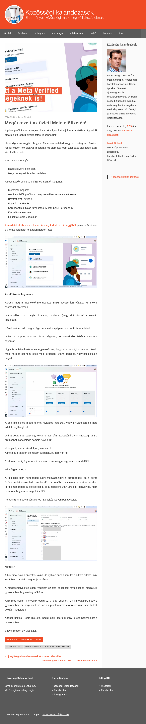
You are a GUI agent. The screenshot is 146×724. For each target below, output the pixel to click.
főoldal (7, 33)
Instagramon (60, 694)
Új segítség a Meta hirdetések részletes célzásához (34, 656)
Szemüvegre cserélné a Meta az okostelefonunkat (69, 660)
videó (93, 33)
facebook (22, 33)
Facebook (11, 639)
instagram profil (34, 647)
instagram (40, 33)
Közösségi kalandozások (125, 177)
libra (121, 33)
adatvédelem (76, 33)
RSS (129, 126)
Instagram (27, 639)
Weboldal (106, 686)
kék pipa (49, 647)
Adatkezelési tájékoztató (55, 714)
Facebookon (60, 690)
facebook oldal (14, 647)
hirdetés (107, 33)
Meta (38, 639)
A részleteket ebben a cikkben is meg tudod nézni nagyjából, (40, 225)
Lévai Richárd (24, 117)
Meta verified (63, 647)
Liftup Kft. (31, 686)
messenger (57, 33)
